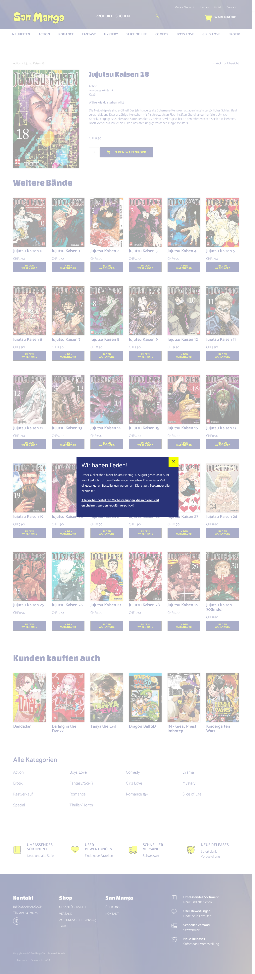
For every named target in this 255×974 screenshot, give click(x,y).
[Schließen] (173, 462)
